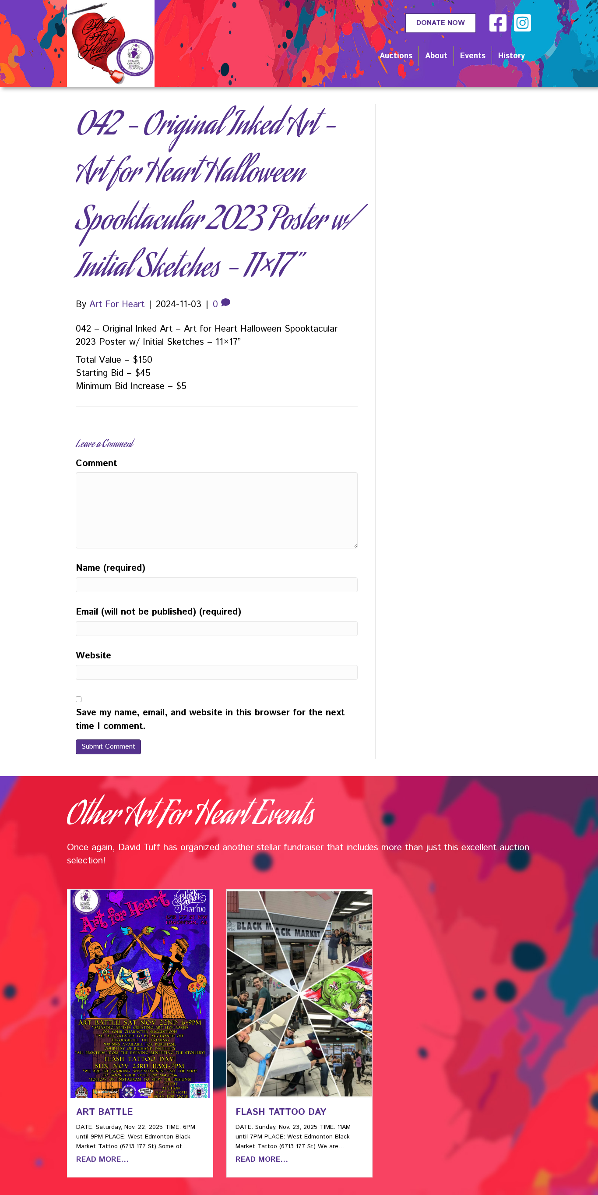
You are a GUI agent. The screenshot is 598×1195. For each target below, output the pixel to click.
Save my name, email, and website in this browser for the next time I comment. (210, 719)
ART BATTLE (104, 1112)
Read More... (102, 1159)
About (436, 56)
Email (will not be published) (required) (158, 612)
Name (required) (110, 568)
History (511, 56)
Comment (96, 463)
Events (472, 56)
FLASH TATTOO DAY (281, 1112)
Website (93, 655)
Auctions (396, 56)
